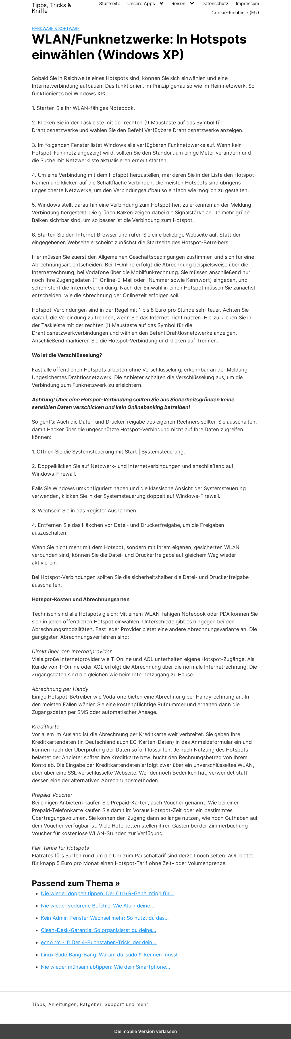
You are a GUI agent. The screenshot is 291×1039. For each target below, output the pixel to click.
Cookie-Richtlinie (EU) (235, 12)
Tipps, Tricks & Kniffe (51, 8)
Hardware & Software (56, 28)
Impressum (247, 3)
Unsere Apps (141, 3)
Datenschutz (214, 3)
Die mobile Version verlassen (145, 1031)
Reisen (178, 3)
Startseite (109, 3)
